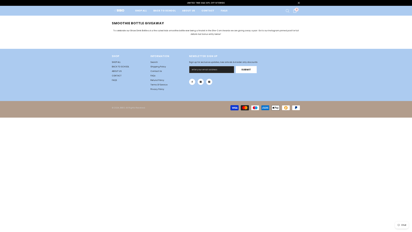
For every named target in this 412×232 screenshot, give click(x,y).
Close (298, 3)
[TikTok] (209, 82)
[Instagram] (201, 82)
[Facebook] (192, 82)
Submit (246, 69)
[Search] (287, 11)
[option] (206, 3)
